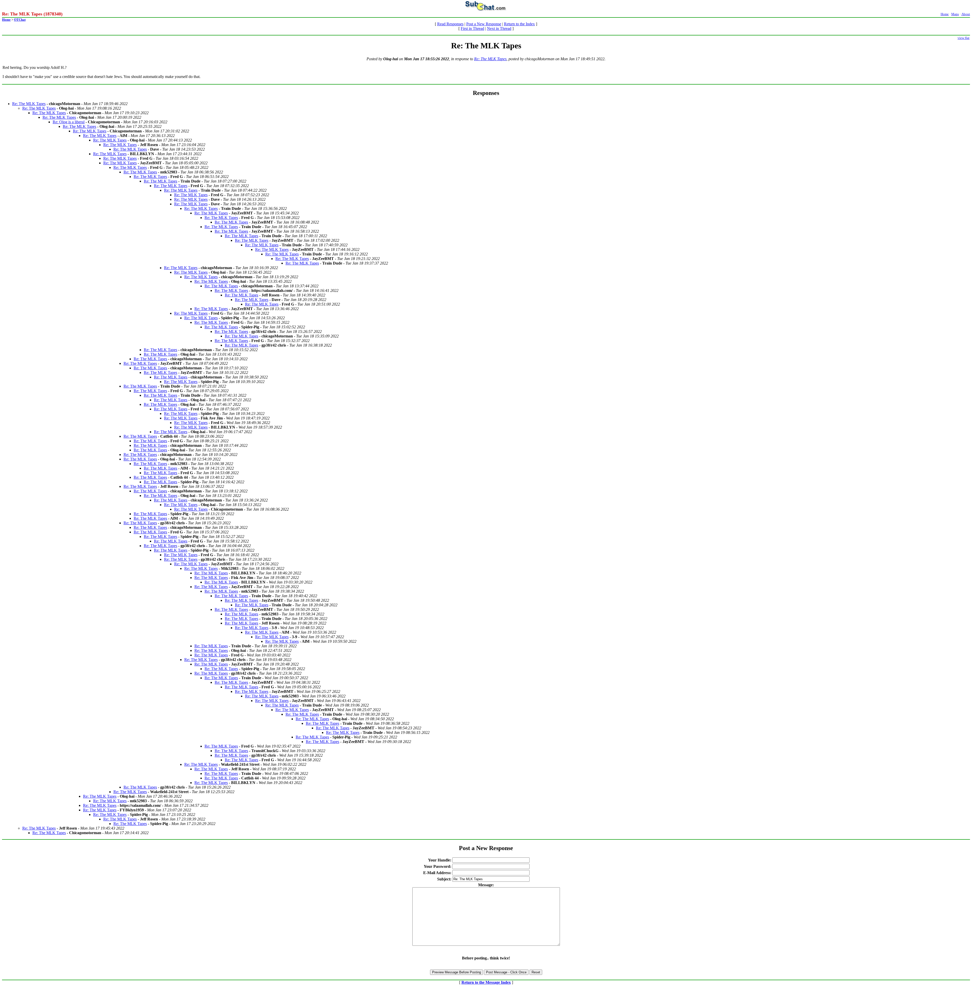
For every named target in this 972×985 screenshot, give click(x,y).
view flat (963, 38)
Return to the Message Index (486, 982)
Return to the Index (519, 24)
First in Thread (472, 28)
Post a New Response (483, 24)
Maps (955, 14)
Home (945, 14)
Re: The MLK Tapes (490, 59)
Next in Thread (499, 28)
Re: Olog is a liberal (69, 122)
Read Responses (450, 24)
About (965, 14)
